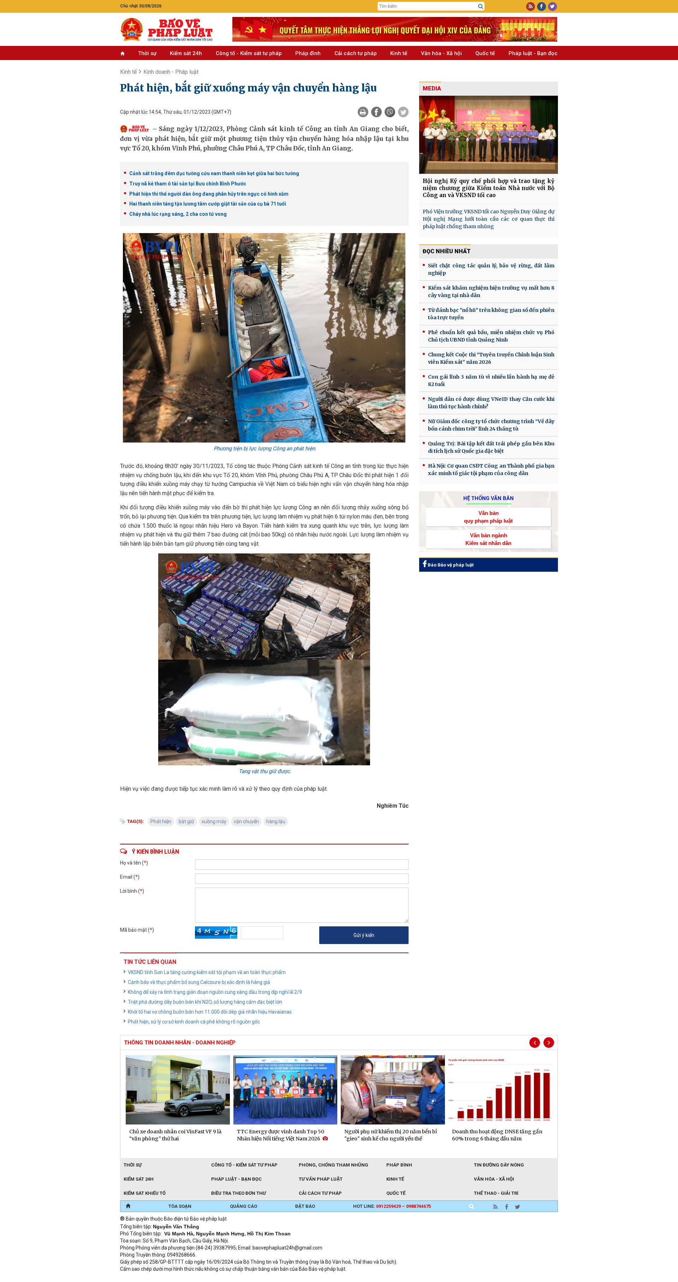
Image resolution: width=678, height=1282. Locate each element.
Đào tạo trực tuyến (294, 1278)
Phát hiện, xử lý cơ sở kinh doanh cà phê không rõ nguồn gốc (194, 1022)
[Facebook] (376, 112)
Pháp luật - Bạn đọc (533, 53)
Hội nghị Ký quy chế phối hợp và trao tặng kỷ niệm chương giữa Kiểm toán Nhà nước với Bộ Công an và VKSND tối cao (488, 188)
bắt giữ (186, 821)
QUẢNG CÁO (243, 1206)
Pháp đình (308, 53)
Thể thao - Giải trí (496, 1193)
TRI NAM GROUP (141, 1278)
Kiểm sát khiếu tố (145, 1193)
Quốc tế (485, 53)
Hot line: (392, 1206)
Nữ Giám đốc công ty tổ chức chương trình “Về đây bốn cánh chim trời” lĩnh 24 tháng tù (491, 425)
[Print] (363, 112)
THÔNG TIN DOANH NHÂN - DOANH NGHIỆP (180, 1042)
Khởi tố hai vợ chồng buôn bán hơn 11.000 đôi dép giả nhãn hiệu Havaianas (210, 1012)
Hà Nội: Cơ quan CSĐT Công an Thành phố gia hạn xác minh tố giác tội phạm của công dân (491, 469)
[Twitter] (403, 112)
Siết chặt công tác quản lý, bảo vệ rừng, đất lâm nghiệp (491, 269)
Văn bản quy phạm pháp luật (488, 516)
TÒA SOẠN (179, 1206)
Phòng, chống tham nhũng (333, 1165)
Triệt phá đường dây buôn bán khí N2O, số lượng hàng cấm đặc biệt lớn (205, 1002)
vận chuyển (246, 821)
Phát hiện (160, 821)
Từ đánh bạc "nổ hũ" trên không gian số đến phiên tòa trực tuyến (491, 314)
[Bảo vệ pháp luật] (171, 29)
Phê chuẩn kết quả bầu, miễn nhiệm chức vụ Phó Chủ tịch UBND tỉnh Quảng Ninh (491, 336)
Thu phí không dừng (246, 1278)
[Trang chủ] (128, 1206)
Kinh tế (398, 53)
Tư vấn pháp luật (321, 1179)
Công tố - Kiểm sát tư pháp (249, 53)
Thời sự (147, 53)
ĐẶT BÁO (305, 1206)
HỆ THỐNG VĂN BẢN (488, 498)
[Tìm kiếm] (480, 6)
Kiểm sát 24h (186, 53)
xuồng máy (214, 821)
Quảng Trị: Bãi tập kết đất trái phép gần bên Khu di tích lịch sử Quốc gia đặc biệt (491, 447)
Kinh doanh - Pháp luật (170, 72)
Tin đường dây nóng (499, 1165)
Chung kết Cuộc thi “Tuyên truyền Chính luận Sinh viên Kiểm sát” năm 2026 (491, 358)
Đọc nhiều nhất (447, 251)
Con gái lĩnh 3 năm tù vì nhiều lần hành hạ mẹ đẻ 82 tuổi (491, 380)
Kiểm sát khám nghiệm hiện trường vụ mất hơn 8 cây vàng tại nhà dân (491, 291)
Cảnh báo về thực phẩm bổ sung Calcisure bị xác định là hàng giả (199, 982)
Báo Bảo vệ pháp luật (450, 565)
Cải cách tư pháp (355, 53)
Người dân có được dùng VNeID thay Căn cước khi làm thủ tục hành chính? (491, 403)
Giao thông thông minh (191, 1278)
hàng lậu (275, 821)
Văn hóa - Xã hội (441, 53)
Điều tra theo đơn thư (238, 1193)
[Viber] (390, 112)
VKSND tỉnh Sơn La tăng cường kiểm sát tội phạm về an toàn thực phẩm (207, 972)
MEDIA (432, 88)
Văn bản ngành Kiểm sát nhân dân (488, 539)
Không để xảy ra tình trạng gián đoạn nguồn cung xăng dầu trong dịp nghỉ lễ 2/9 (215, 992)
